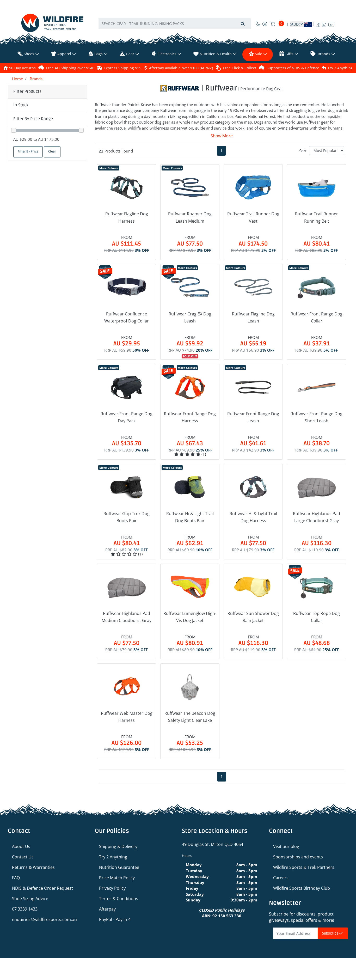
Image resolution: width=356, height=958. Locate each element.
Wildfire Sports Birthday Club (301, 888)
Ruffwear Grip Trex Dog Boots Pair (126, 517)
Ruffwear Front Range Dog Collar (316, 317)
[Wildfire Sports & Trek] (52, 23)
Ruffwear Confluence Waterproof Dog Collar (126, 317)
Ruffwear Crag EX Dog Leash (190, 317)
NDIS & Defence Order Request (42, 888)
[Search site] (243, 23)
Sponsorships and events (298, 857)
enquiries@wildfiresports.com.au (44, 919)
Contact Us (23, 857)
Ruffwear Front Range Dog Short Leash (316, 417)
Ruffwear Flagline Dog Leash (253, 317)
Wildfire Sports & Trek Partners (303, 867)
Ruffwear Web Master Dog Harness (126, 716)
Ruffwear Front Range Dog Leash (253, 417)
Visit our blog (286, 846)
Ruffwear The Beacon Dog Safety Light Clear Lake (189, 716)
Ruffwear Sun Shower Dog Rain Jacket (253, 617)
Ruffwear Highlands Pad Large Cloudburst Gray (316, 517)
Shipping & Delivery (118, 846)
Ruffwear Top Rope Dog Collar (316, 617)
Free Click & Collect (239, 67)
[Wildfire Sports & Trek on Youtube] (331, 23)
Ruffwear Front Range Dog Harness (190, 417)
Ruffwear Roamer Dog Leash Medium (190, 217)
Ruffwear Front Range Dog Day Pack (126, 417)
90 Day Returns (22, 67)
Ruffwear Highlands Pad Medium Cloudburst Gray (126, 617)
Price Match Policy (117, 878)
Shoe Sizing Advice (30, 898)
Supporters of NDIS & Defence (293, 67)
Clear (52, 152)
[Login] (264, 23)
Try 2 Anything (340, 67)
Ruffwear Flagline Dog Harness (126, 217)
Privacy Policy (112, 888)
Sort (302, 150)
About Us (21, 846)
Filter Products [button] (27, 91)
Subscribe (330, 933)
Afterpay (107, 909)
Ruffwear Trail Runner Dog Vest (253, 217)
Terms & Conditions (118, 898)
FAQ (16, 878)
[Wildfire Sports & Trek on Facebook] (318, 23)
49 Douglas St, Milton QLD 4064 (212, 844)
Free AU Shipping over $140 (70, 67)
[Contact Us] (258, 23)
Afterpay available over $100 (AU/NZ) (181, 67)
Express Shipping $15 (122, 67)
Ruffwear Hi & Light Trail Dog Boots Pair (190, 517)
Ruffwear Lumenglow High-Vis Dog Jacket (189, 617)
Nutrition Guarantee (119, 867)
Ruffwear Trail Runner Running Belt (316, 217)
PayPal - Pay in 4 (115, 919)
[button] (47, 105)
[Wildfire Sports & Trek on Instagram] (324, 23)
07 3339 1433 (25, 909)
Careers (281, 878)
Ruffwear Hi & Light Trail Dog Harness (253, 517)
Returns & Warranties (33, 867)
